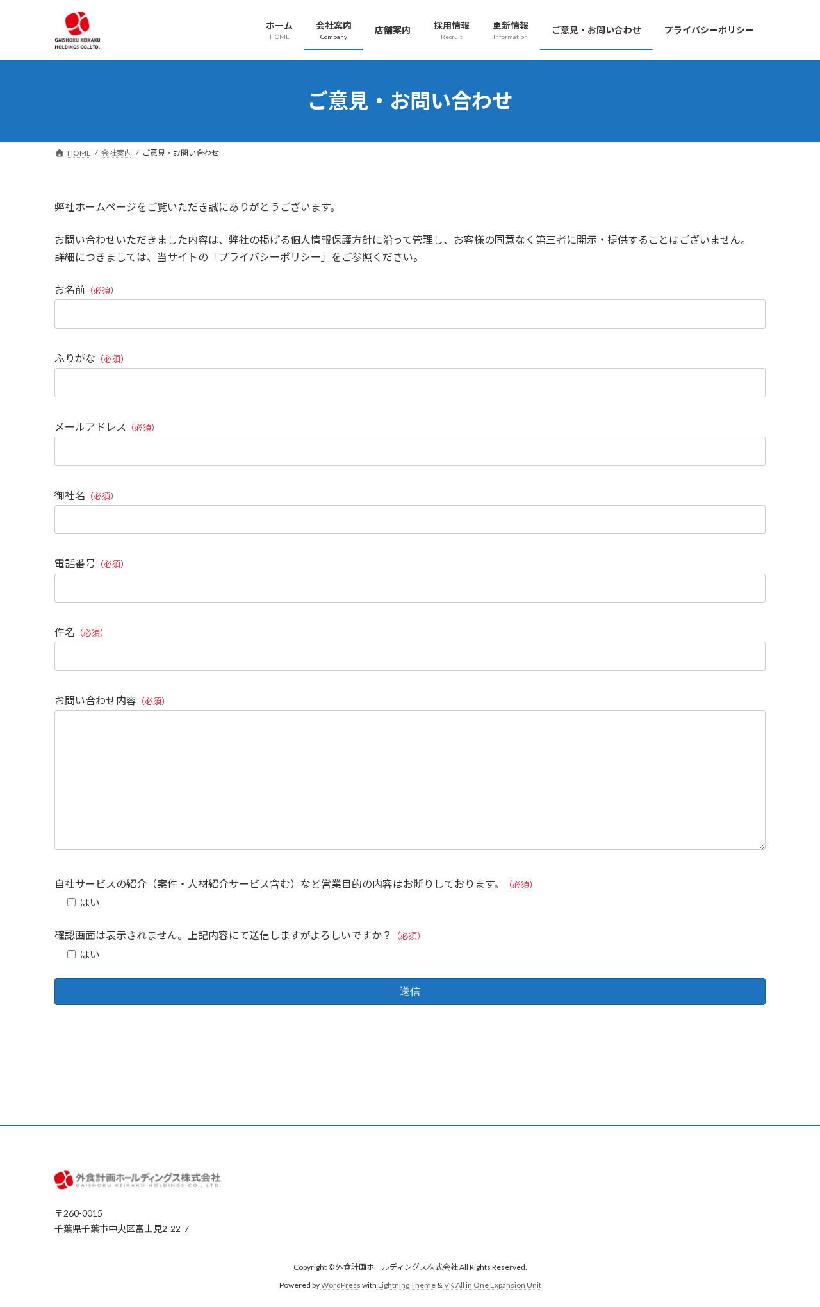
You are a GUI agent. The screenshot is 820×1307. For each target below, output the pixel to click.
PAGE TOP (788, 1256)
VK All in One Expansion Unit (492, 1285)
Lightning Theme (407, 1285)
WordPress (341, 1285)
